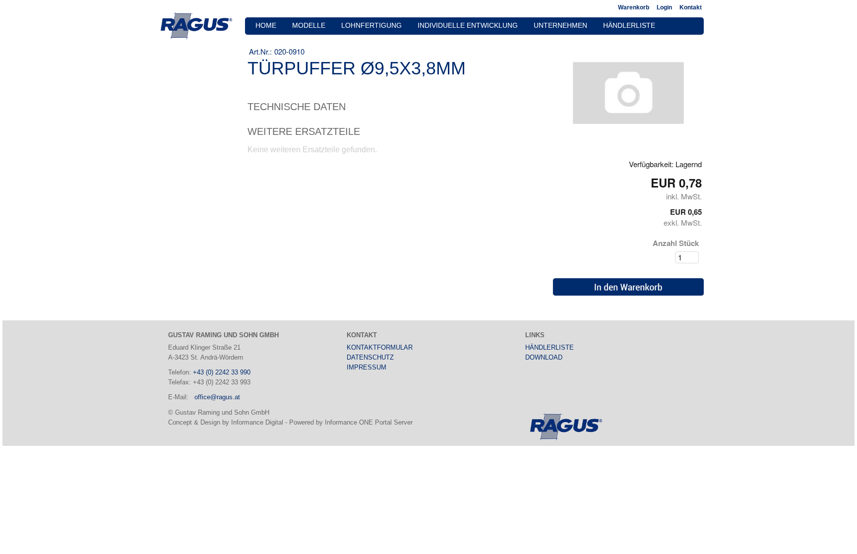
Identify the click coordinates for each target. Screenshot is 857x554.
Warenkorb (633, 7)
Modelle (308, 25)
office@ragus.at (217, 397)
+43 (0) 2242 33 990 (221, 372)
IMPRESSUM (366, 367)
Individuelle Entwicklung (468, 25)
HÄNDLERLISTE (549, 347)
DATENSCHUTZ (370, 357)
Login (664, 7)
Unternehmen (560, 25)
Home (265, 25)
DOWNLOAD (543, 357)
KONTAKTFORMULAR (380, 347)
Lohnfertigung (371, 25)
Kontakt (690, 7)
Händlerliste (629, 25)
